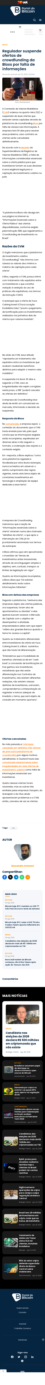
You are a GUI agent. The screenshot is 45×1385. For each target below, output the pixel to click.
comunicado (12, 423)
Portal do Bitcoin (22, 11)
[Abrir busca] (34, 20)
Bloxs (35, 123)
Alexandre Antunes (22, 865)
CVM (5, 112)
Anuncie (22, 1324)
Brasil (5, 45)
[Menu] (40, 20)
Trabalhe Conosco (22, 1328)
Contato (22, 1312)
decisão (25, 147)
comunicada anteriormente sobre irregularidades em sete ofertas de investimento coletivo (20, 766)
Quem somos (22, 1308)
